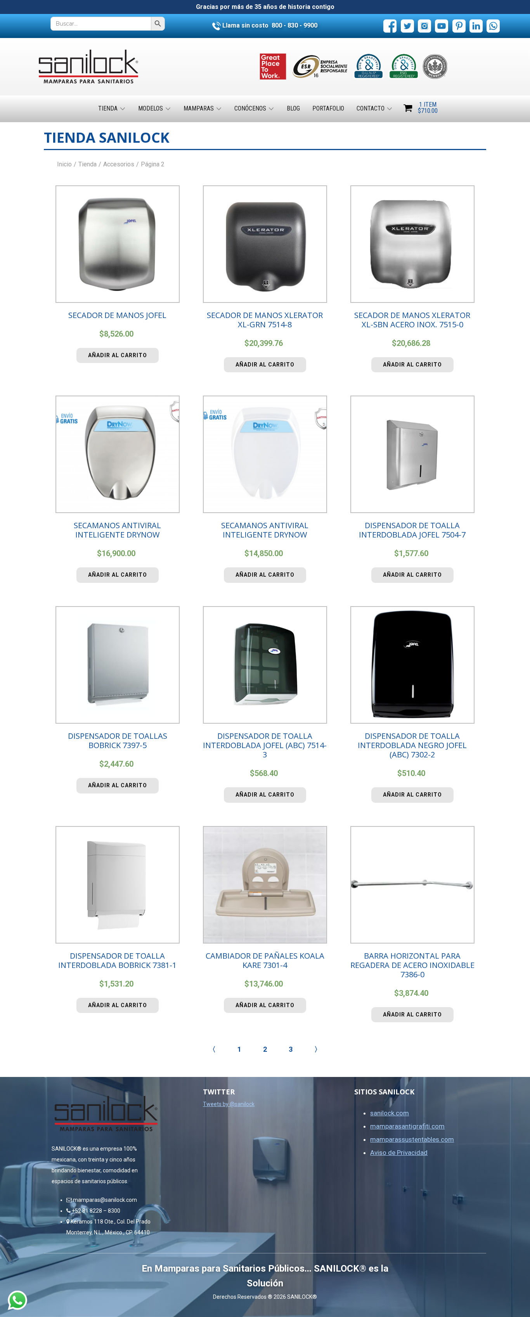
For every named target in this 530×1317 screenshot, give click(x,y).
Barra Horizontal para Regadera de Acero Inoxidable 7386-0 (412, 965)
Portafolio (328, 108)
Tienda (108, 108)
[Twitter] (407, 26)
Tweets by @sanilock (229, 1104)
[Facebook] (390, 26)
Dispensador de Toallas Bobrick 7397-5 (117, 740)
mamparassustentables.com (412, 1139)
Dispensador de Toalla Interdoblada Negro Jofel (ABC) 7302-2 (412, 745)
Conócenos (250, 108)
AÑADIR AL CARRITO (117, 355)
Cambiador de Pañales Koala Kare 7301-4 (265, 960)
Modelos (150, 108)
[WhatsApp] (493, 26)
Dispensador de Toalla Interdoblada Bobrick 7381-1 (117, 960)
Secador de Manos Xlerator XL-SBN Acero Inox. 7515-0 (412, 320)
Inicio (64, 164)
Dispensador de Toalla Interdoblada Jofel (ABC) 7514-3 (265, 745)
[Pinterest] (459, 26)
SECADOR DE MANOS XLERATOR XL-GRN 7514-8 (265, 320)
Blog (293, 108)
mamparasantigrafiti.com (407, 1126)
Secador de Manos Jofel (117, 315)
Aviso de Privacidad (399, 1152)
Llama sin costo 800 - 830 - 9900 (269, 25)
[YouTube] (441, 26)
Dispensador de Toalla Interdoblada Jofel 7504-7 (412, 530)
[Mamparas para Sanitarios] (88, 66)
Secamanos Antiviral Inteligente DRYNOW (117, 530)
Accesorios (118, 164)
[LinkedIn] (476, 26)
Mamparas (199, 108)
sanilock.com (389, 1113)
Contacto (371, 108)
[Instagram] (424, 26)
